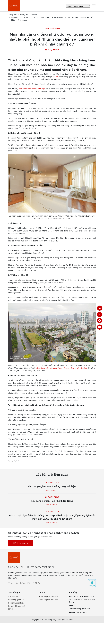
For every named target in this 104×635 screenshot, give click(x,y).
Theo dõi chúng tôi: (19, 582)
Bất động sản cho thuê (48, 596)
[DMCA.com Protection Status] (92, 583)
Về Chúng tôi (13, 596)
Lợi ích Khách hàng (16, 603)
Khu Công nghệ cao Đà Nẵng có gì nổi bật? (52, 486)
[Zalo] (99, 327)
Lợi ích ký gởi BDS (16, 599)
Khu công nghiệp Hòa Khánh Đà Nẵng (52, 500)
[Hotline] (99, 308)
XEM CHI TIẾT (51, 490)
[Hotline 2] (99, 314)
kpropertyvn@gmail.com (79, 608)
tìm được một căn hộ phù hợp (32, 88)
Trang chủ (12, 15)
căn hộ (55, 76)
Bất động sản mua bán (48, 599)
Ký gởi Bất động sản (17, 606)
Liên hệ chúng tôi (20, 543)
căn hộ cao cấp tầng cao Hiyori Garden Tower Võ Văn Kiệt (61, 368)
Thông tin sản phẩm (28, 15)
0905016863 (81, 612)
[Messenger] (99, 320)
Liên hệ (11, 609)
